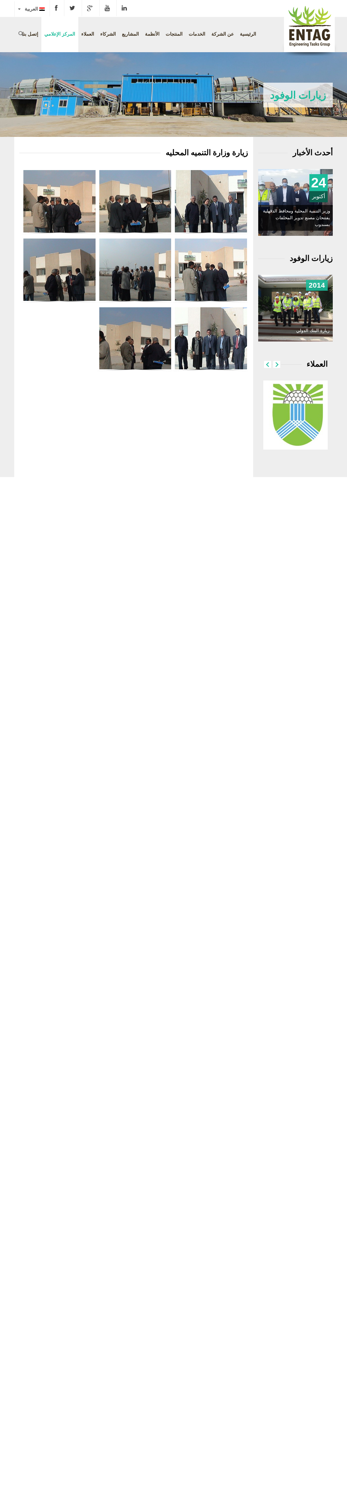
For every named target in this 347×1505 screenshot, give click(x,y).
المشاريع (130, 34)
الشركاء (108, 34)
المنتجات (174, 34)
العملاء (87, 34)
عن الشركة (222, 34)
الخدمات (197, 34)
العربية (30, 9)
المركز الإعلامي (59, 34)
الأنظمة (152, 34)
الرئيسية (248, 34)
